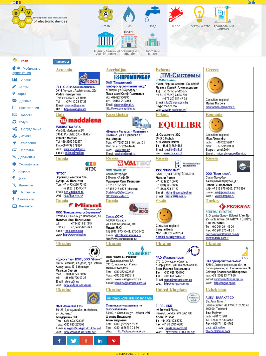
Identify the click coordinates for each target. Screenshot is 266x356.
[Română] (18, 2)
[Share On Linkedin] (100, 340)
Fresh (106, 26)
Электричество (199, 26)
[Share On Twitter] (73, 340)
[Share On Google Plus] (86, 340)
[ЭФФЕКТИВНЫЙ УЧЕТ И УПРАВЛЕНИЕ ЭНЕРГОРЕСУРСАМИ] (52, 17)
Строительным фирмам (222, 27)
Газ (129, 26)
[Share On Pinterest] (113, 340)
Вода (152, 26)
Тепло (175, 26)
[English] (13, 2)
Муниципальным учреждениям (105, 52)
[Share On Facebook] (59, 340)
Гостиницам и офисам (129, 52)
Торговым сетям (152, 52)
